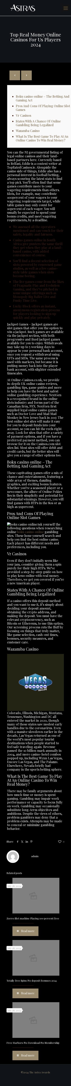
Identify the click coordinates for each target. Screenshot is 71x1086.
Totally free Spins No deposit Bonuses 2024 (32, 980)
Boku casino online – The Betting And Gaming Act (42, 98)
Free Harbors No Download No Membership (33, 1042)
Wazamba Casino (28, 131)
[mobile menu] (65, 8)
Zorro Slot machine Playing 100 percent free (33, 918)
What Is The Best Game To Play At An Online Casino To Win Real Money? (42, 138)
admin (34, 856)
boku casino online (30, 532)
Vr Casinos (23, 115)
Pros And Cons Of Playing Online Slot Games (43, 108)
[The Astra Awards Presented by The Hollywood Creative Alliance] (35, 8)
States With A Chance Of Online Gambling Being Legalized (38, 123)
